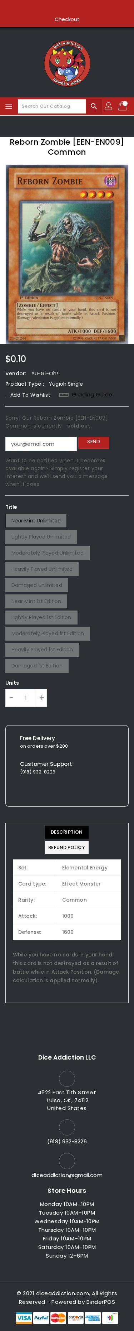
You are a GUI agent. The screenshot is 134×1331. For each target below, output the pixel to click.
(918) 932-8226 (66, 1141)
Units (12, 682)
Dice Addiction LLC (67, 1057)
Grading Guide (92, 394)
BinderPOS (100, 1302)
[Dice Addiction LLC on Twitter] (53, 8)
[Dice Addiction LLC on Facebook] (39, 8)
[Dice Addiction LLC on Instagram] (67, 8)
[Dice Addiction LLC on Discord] (94, 8)
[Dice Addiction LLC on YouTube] (80, 8)
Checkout (67, 19)
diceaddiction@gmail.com (66, 1175)
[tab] (66, 832)
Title (11, 507)
